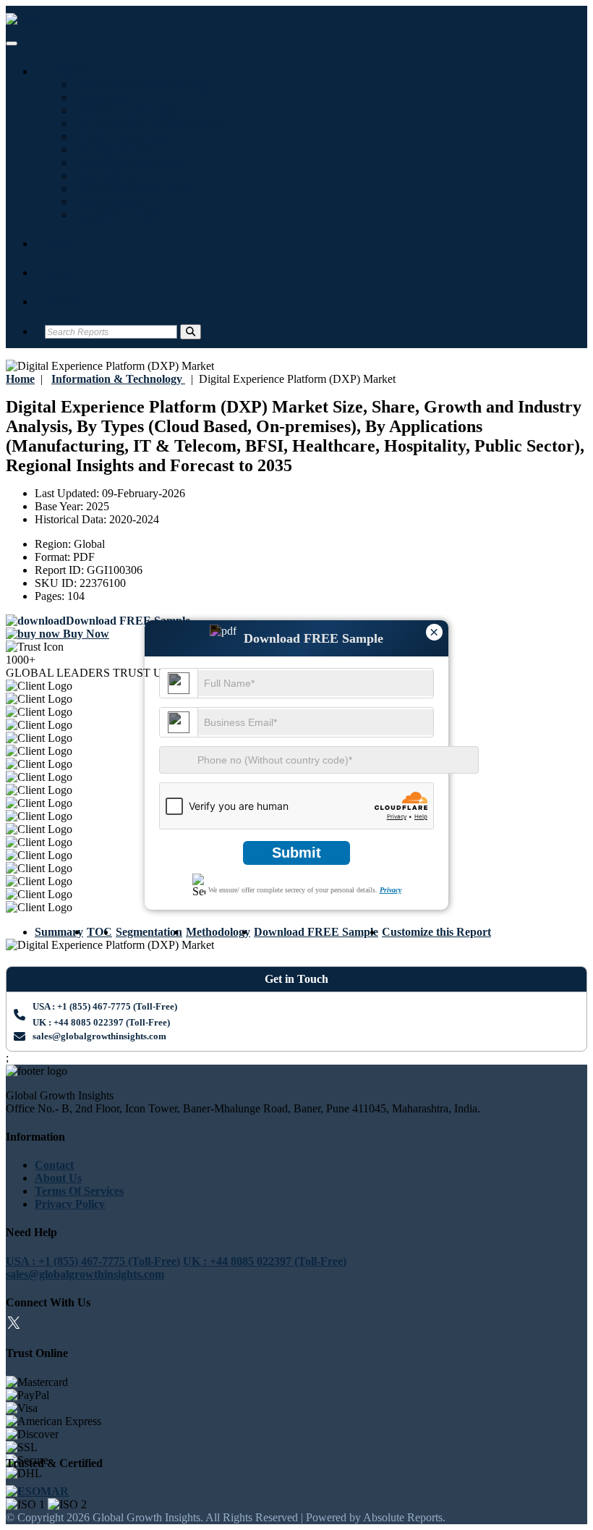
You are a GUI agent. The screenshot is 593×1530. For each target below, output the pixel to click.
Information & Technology (142, 84)
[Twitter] (14, 1325)
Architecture (107, 201)
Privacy (390, 890)
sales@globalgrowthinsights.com (99, 1036)
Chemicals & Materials (133, 188)
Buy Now (84, 633)
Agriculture (105, 175)
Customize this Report (436, 932)
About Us (58, 1178)
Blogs (58, 243)
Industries (69, 71)
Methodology (218, 932)
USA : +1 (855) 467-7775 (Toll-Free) (105, 1006)
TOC (99, 932)
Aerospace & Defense (129, 162)
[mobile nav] (11, 43)
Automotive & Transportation (150, 123)
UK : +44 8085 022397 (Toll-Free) (101, 1022)
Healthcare (103, 97)
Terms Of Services (79, 1191)
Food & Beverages (122, 136)
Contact (64, 301)
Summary (59, 932)
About (60, 272)
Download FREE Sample (316, 932)
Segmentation (149, 932)
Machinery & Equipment (138, 110)
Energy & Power (118, 149)
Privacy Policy (70, 1204)
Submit (296, 853)
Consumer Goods (119, 214)
